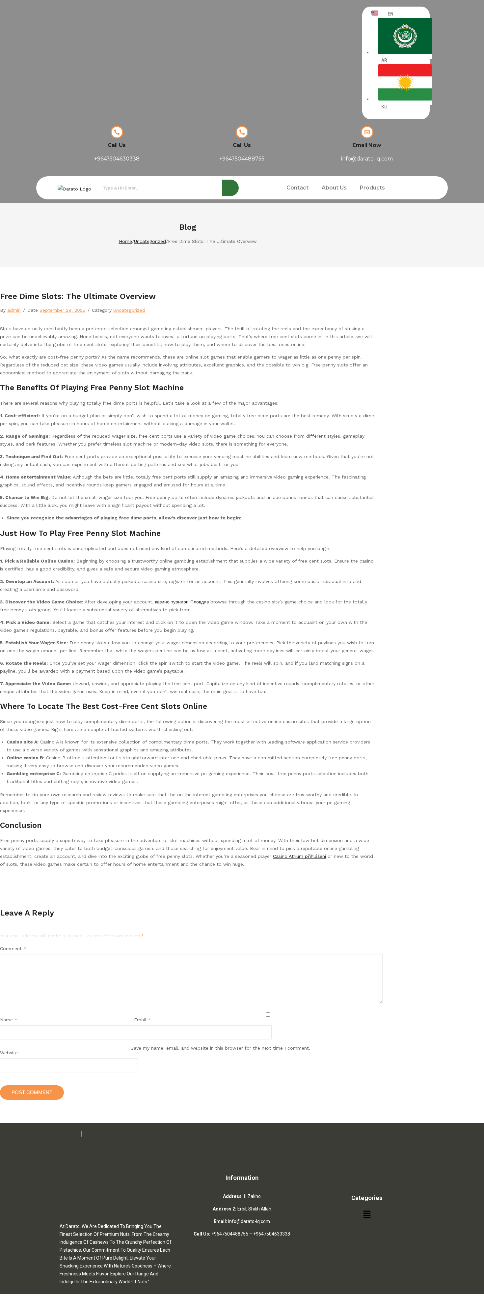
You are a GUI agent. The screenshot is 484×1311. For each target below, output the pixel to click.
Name (8, 1019)
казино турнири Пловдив (182, 601)
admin (14, 310)
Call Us (117, 145)
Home (125, 241)
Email (142, 1019)
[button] (374, 187)
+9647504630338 (271, 1234)
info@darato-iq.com (249, 1221)
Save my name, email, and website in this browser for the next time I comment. (220, 1048)
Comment (13, 948)
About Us (334, 188)
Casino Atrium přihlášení (299, 856)
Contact (297, 188)
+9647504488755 (229, 1234)
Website (9, 1052)
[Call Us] (117, 132)
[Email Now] (367, 132)
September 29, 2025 (62, 310)
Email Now (367, 145)
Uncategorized (150, 241)
